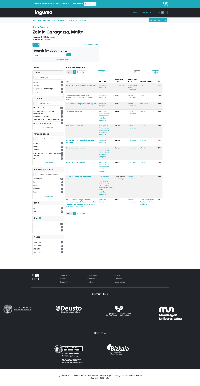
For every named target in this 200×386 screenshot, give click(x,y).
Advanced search (63, 59)
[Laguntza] (150, 12)
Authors (46, 20)
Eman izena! (90, 4)
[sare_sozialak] (34, 45)
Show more (49, 127)
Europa (130, 95)
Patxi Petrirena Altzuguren (104, 178)
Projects (82, 20)
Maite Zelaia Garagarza (103, 86)
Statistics (73, 20)
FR (166, 12)
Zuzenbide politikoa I (74, 111)
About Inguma (139, 12)
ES (159, 12)
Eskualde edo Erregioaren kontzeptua (81, 104)
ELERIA (142, 95)
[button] (37, 45)
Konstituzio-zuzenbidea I (76, 148)
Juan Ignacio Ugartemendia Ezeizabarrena (104, 113)
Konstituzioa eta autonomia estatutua (81, 85)
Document (36, 20)
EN (162, 12)
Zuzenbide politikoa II (74, 126)
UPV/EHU (47, 39)
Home (34, 27)
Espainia (131, 177)
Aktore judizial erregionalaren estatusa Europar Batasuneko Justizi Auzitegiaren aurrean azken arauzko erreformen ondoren (81, 203)
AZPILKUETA (144, 104)
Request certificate (158, 20)
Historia (130, 87)
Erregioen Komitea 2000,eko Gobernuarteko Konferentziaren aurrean (79, 97)
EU (155, 12)
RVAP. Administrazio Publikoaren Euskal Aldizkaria (147, 202)
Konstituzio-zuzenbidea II (76, 162)
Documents (65, 275)
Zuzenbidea (132, 90)
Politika (130, 111)
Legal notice (120, 282)
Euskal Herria (132, 85)
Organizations (58, 20)
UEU (141, 85)
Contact (118, 278)
